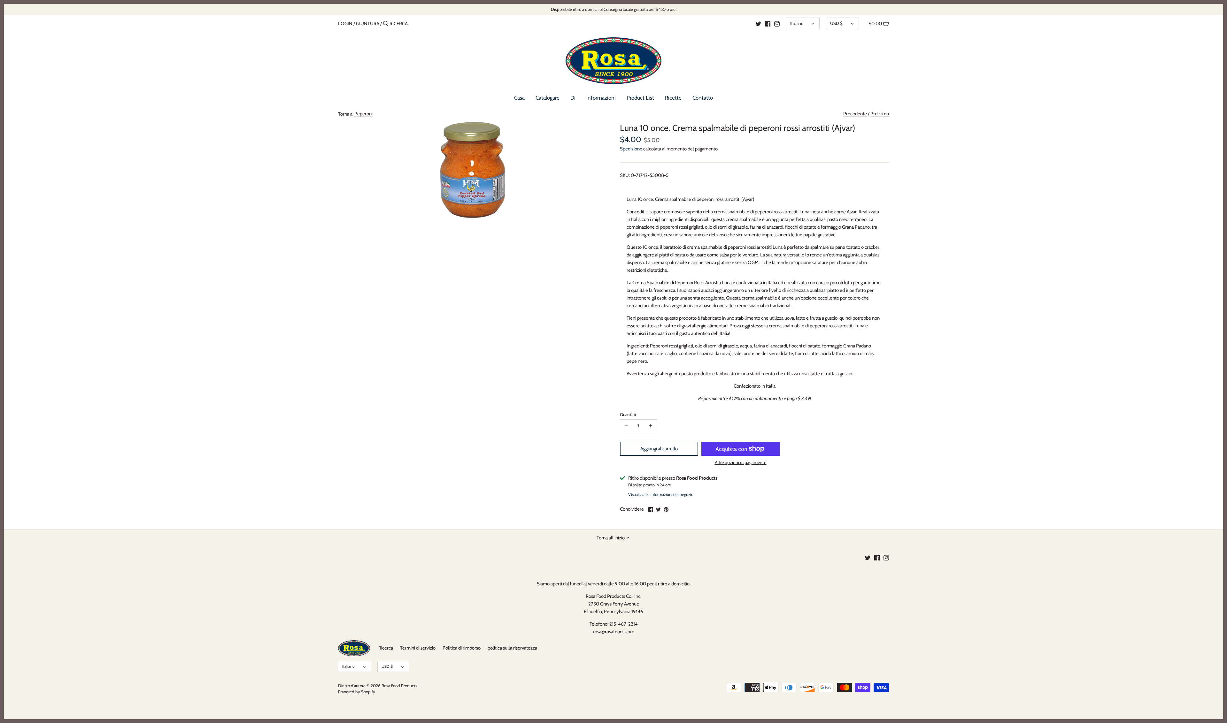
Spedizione (631, 149)
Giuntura (367, 24)
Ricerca (385, 648)
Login (345, 24)
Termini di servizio (418, 648)
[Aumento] (650, 426)
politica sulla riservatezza (512, 648)
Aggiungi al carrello (659, 449)
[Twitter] (758, 23)
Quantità (628, 414)
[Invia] (385, 23)
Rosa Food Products (399, 685)
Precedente (855, 114)
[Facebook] (767, 23)
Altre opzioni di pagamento (741, 462)
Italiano (796, 23)
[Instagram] (777, 23)
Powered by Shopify (356, 691)
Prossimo (879, 114)
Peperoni (363, 114)
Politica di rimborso (462, 648)
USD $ (836, 23)
